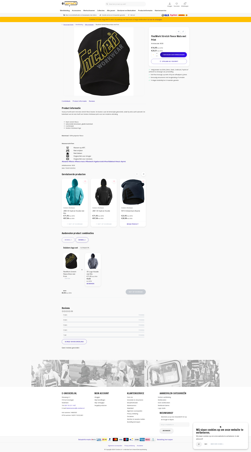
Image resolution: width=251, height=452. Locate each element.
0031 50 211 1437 (70, 405)
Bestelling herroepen (165, 439)
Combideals (66, 101)
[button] (143, 174)
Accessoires (76, 10)
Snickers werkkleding (164, 397)
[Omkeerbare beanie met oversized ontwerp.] (132, 192)
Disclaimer (140, 446)
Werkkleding (65, 10)
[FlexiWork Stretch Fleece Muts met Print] (103, 61)
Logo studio (162, 408)
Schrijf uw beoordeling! (74, 342)
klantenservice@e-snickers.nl (75, 408)
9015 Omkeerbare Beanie (130, 211)
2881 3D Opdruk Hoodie (101, 211)
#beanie (65, 161)
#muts (117, 161)
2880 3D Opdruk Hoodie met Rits (73, 212)
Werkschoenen (89, 10)
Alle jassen (111, 10)
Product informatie (80, 101)
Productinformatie (145, 10)
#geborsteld (99, 161)
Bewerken (90, 284)
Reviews (92, 101)
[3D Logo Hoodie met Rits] (93, 261)
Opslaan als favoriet (170, 61)
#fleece (71, 161)
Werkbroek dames (163, 405)
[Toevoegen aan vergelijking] (183, 31)
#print (123, 161)
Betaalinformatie (84, 439)
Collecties (101, 10)
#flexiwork (89, 161)
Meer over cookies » (217, 444)
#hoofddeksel (109, 161)
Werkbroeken (162, 400)
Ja (199, 444)
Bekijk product (133, 224)
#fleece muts (80, 161)
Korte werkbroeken (164, 403)
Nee (206, 444)
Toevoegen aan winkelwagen (173, 55)
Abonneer (166, 430)
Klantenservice (160, 10)
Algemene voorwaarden (115, 446)
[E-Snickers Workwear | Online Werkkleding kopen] (69, 4)
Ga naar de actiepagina (154, 19)
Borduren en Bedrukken (126, 10)
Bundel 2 (82, 240)
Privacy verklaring (130, 446)
